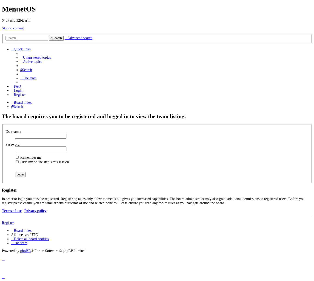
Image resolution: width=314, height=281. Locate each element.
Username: (13, 132)
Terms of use (12, 211)
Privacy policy (35, 211)
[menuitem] (35, 57)
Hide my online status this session (44, 162)
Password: (13, 144)
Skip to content (13, 28)
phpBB (25, 251)
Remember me (30, 157)
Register (8, 223)
